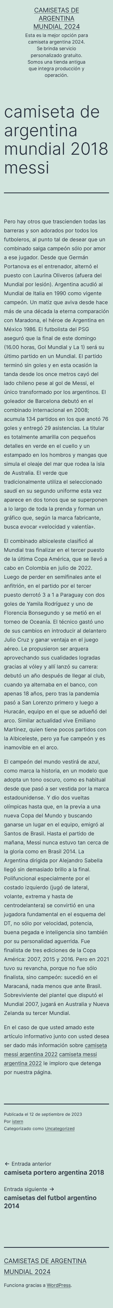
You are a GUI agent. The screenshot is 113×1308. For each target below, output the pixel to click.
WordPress (59, 1285)
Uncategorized (60, 1128)
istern (17, 1121)
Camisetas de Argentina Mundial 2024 (56, 18)
